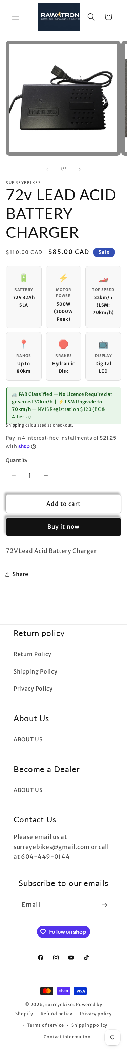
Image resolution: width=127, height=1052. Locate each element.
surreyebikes (60, 1004)
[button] (15, 17)
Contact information (67, 1036)
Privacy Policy (33, 688)
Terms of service (45, 1025)
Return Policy (32, 654)
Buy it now (63, 526)
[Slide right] (79, 169)
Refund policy (56, 1013)
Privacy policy (96, 1013)
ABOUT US (28, 739)
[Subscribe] (104, 905)
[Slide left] (47, 169)
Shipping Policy (35, 671)
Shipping (15, 425)
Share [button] (20, 574)
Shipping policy (89, 1025)
